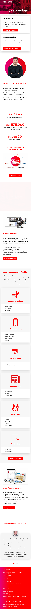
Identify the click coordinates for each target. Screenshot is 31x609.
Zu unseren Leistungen (15, 458)
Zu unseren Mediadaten (10, 258)
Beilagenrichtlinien (7, 595)
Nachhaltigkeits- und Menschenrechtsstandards (14, 596)
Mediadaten (5, 593)
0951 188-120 (8, 581)
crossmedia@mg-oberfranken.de (13, 583)
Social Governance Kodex (9, 598)
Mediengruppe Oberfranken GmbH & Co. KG (13, 605)
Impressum (5, 587)
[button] (13, 563)
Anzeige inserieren (9, 508)
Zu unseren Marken (15, 175)
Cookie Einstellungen (8, 591)
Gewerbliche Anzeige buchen (11, 49)
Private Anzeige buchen (10, 30)
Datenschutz (6, 588)
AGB (4, 590)
